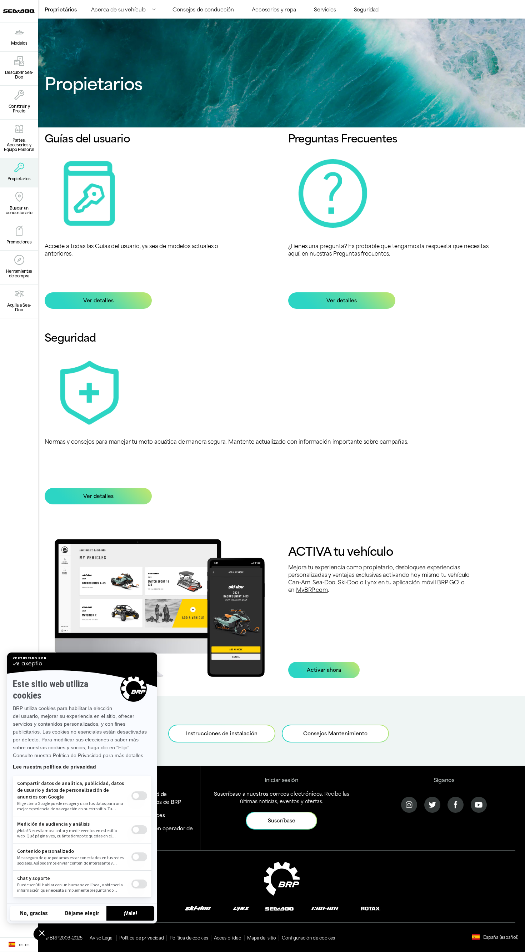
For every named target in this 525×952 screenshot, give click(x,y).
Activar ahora (324, 669)
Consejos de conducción (203, 9)
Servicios (325, 9)
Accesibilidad (227, 937)
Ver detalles (98, 300)
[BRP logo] (282, 877)
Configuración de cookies (308, 937)
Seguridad (366, 9)
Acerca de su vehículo (118, 9)
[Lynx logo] (241, 908)
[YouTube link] (479, 804)
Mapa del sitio (261, 937)
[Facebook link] (456, 804)
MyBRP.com (312, 589)
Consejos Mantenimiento (335, 733)
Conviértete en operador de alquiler (158, 832)
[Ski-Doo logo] (198, 908)
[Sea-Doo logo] (19, 11)
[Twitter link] (432, 804)
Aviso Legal (102, 937)
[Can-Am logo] (324, 908)
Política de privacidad (141, 937)
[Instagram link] (409, 804)
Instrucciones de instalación (222, 733)
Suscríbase (281, 820)
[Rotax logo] (370, 908)
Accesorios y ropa (274, 9)
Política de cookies (189, 937)
